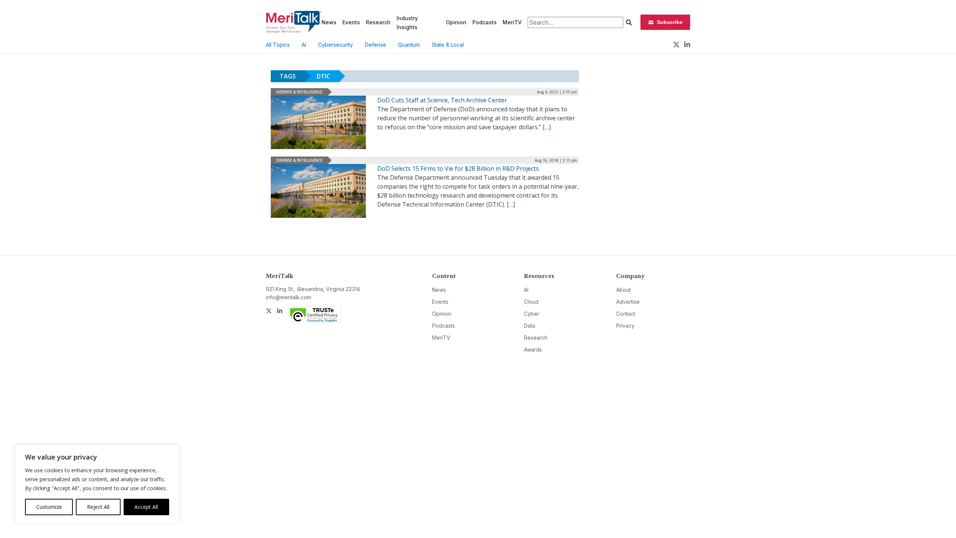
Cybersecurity (335, 44)
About (623, 290)
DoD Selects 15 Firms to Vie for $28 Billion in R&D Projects (458, 168)
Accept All (146, 506)
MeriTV (512, 22)
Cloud (531, 302)
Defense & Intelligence (299, 92)
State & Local (448, 44)
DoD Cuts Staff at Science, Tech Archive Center (442, 100)
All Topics (278, 44)
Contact (625, 313)
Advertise (628, 302)
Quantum (409, 44)
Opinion (456, 22)
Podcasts (484, 22)
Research (378, 22)
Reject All (98, 506)
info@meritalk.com (288, 297)
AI (304, 44)
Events (351, 22)
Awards (533, 349)
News (329, 22)
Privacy (625, 325)
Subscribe (670, 22)
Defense (375, 44)
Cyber (531, 313)
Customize (49, 506)
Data (529, 325)
